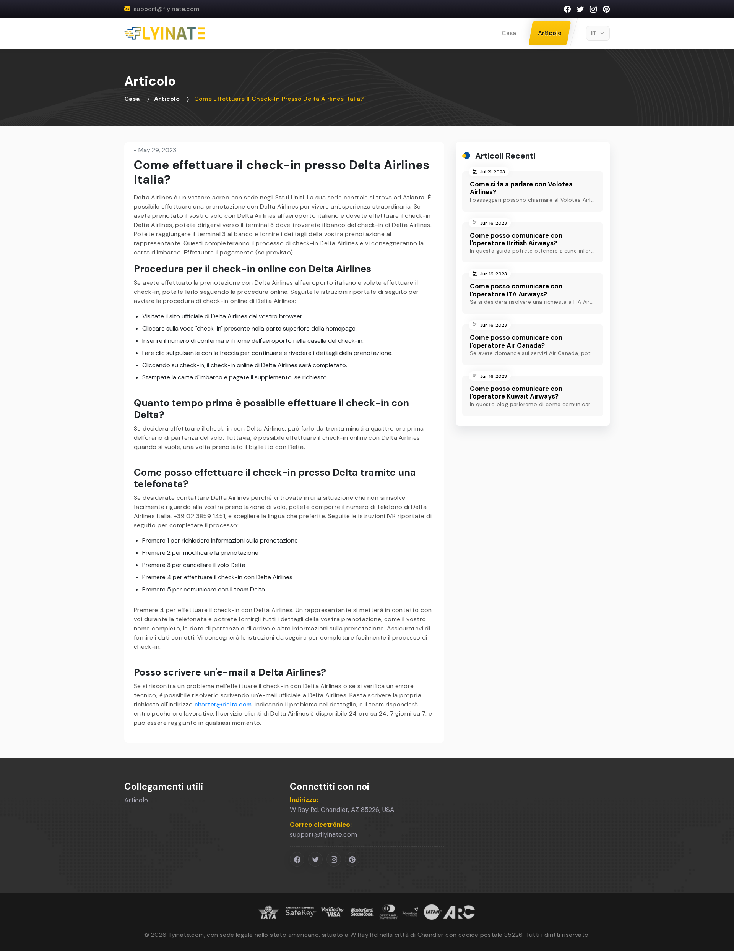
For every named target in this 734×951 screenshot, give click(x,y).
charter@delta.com (223, 704)
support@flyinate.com (166, 9)
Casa (509, 33)
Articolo (550, 33)
